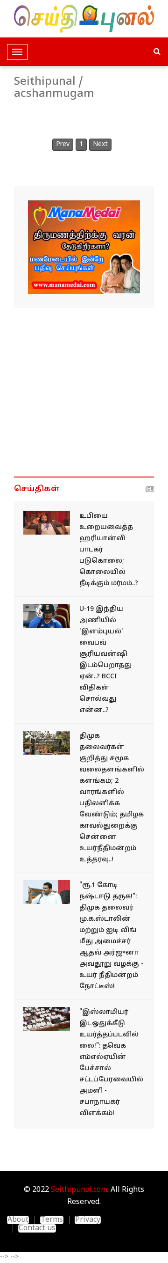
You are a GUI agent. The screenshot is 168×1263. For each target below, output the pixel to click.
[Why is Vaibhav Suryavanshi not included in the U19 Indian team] (46, 616)
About (17, 1220)
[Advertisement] (84, 392)
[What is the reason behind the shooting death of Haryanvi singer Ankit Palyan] (46, 523)
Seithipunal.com (79, 1190)
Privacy (87, 1220)
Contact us (37, 1228)
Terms (52, 1220)
